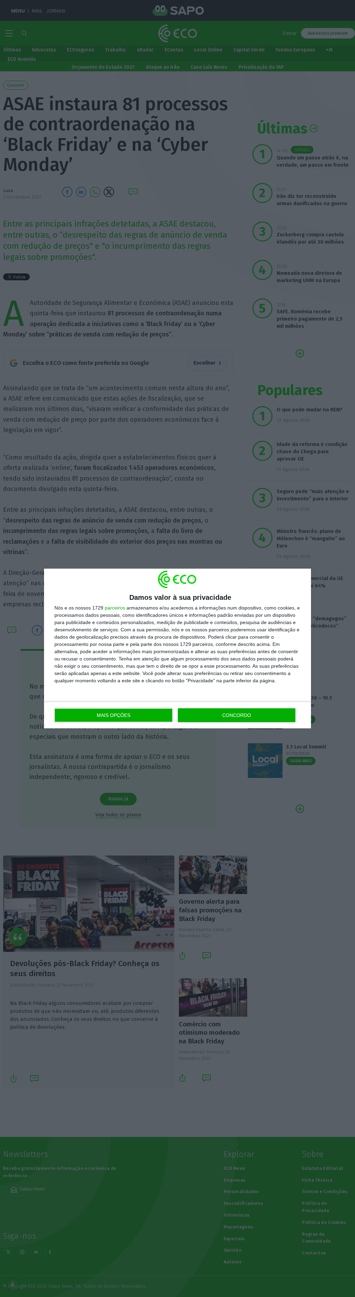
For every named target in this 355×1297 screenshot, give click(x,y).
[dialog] (177, 648)
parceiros (115, 607)
